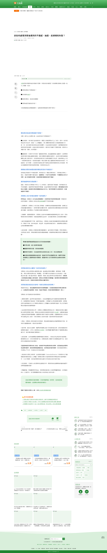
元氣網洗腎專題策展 (45, 390)
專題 (81, 7)
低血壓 (57, 312)
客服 (39, 548)
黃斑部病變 (78, 477)
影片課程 (17, 455)
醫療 (30, 7)
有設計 (72, 3)
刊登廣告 (33, 548)
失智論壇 (24, 7)
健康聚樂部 (45, 544)
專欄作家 (68, 544)
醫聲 (56, 7)
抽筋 (28, 94)
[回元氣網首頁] (19, 3)
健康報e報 (47, 538)
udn (15, 31)
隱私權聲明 (56, 548)
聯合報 (56, 3)
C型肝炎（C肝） (79, 475)
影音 (38, 7)
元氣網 (18, 31)
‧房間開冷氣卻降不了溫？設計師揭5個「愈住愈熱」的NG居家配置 (41, 404)
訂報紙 (65, 548)
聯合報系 (61, 548)
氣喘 (83, 477)
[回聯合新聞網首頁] (15, 3)
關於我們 (69, 548)
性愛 (72, 7)
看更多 (91, 417)
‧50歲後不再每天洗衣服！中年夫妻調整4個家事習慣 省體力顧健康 (41, 402)
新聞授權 (43, 548)
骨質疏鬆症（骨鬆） (80, 470)
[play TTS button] (26, 78)
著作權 (51, 548)
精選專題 (50, 544)
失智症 (87, 470)
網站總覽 (74, 548)
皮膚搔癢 (41, 201)
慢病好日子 (62, 7)
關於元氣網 (39, 544)
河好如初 (67, 3)
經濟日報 (62, 3)
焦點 (15, 7)
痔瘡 (88, 467)
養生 (19, 7)
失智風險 (41, 330)
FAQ (36, 548)
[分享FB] (15, 83)
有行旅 (77, 3)
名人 (77, 7)
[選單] (92, 3)
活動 (85, 7)
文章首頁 (63, 544)
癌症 (68, 7)
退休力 (47, 7)
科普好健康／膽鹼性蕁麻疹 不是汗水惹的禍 (31, 11)
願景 (82, 3)
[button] (92, 6)
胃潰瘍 (86, 475)
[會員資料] (90, 3)
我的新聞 (86, 3)
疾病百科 (55, 544)
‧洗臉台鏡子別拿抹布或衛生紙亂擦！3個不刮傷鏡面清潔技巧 (40, 399)
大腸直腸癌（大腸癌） (81, 467)
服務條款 (47, 548)
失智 (52, 7)
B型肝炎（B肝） (79, 472)
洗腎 (22, 83)
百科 (34, 7)
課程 (42, 7)
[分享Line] (15, 88)
